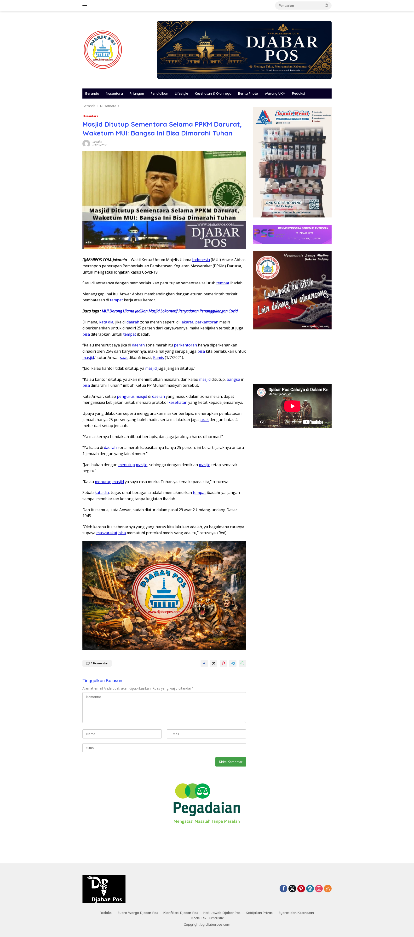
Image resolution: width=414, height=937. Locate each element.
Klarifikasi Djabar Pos (180, 913)
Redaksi (298, 93)
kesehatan (177, 402)
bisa (86, 334)
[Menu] (85, 5)
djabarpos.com (218, 924)
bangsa (233, 379)
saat (124, 357)
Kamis (158, 357)
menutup (126, 464)
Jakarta (186, 322)
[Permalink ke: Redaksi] (86, 143)
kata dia (106, 322)
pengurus (126, 396)
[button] (327, 5)
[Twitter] (292, 889)
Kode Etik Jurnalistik (207, 918)
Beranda (92, 93)
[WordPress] (310, 889)
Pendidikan (159, 93)
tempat (222, 283)
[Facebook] (283, 889)
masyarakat (106, 532)
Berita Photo (248, 93)
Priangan (137, 93)
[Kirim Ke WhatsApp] (242, 663)
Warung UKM (275, 93)
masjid (88, 357)
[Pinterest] (301, 889)
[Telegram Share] (232, 663)
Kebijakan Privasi (259, 913)
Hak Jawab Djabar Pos (222, 913)
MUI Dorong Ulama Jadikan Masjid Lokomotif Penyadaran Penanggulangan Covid (169, 311)
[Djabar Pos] (102, 49)
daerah (132, 322)
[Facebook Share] (204, 663)
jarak (204, 419)
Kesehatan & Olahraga (213, 93)
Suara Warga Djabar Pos (138, 913)
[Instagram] (319, 889)
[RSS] (328, 889)
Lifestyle (181, 93)
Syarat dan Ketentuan (296, 913)
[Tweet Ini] (213, 663)
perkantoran (206, 322)
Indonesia (201, 259)
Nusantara (114, 93)
